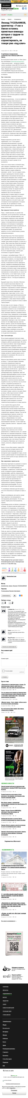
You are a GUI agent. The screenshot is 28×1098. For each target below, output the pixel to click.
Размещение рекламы (9, 1048)
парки (10, 586)
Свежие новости (7, 783)
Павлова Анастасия (11, 576)
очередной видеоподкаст (17, 61)
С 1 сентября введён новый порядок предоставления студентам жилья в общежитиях (12, 895)
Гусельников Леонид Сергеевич (10, 591)
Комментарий (4, 658)
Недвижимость (8, 850)
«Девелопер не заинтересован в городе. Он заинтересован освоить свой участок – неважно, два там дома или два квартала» (13, 686)
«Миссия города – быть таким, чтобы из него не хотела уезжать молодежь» (14, 702)
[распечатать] (14, 596)
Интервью (5, 1031)
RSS (4, 1065)
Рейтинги (5, 1038)
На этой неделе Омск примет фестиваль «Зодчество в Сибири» (12, 709)
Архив (4, 1045)
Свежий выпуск (7, 1021)
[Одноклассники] (21, 595)
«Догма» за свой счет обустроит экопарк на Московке (13, 914)
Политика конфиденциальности (13, 1083)
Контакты (5, 1055)
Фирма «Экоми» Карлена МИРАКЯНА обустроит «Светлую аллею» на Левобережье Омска (11, 812)
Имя (2, 652)
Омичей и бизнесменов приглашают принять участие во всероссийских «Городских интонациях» (13, 833)
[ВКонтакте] (20, 595)
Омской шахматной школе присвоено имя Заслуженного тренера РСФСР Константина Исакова (13, 788)
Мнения (5, 1035)
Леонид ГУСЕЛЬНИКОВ (20, 586)
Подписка (5, 1062)
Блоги (4, 1042)
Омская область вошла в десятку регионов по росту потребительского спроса (13, 825)
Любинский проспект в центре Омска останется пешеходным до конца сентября (13, 819)
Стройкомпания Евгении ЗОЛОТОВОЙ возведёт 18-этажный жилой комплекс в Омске (13, 867)
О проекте (5, 1052)
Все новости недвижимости (8, 921)
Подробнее (12, 1088)
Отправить (4, 677)
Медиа (4, 1024)
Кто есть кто (6, 1028)
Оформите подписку (18, 967)
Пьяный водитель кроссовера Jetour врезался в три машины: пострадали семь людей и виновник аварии (13, 796)
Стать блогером (7, 1059)
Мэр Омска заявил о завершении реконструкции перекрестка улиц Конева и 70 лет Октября (14, 804)
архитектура (4, 586)
